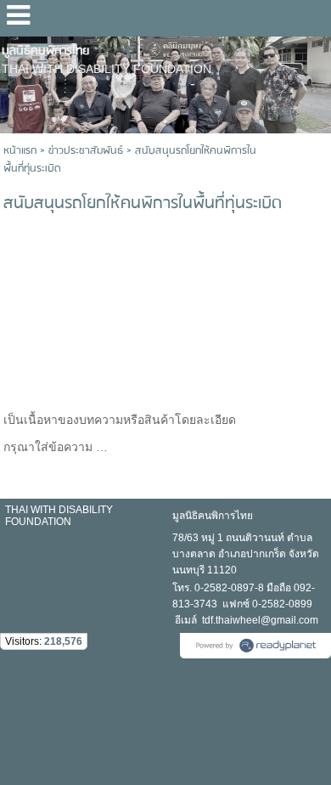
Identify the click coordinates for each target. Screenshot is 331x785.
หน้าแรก (19, 151)
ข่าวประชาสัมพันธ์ (85, 151)
